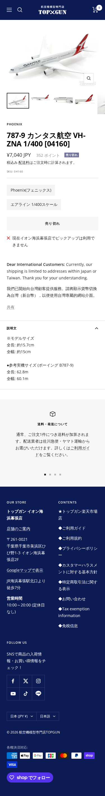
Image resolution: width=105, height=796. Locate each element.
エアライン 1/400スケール (34, 204)
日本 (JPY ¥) (19, 716)
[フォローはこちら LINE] (38, 693)
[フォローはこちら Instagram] (38, 681)
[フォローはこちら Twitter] (25, 681)
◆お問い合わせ (72, 598)
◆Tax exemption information (74, 612)
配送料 (23, 162)
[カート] (95, 10)
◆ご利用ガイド (72, 528)
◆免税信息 (68, 625)
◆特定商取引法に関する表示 (77, 585)
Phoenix (14, 124)
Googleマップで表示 (25, 570)
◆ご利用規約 (70, 538)
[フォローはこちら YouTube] (13, 693)
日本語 (45, 716)
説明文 (12, 328)
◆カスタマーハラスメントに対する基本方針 (77, 568)
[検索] (19, 9)
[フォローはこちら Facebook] (13, 681)
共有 (11, 307)
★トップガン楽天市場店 (77, 515)
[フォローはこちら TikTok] (25, 693)
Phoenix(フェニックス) (31, 190)
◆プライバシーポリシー (77, 552)
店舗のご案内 (18, 528)
